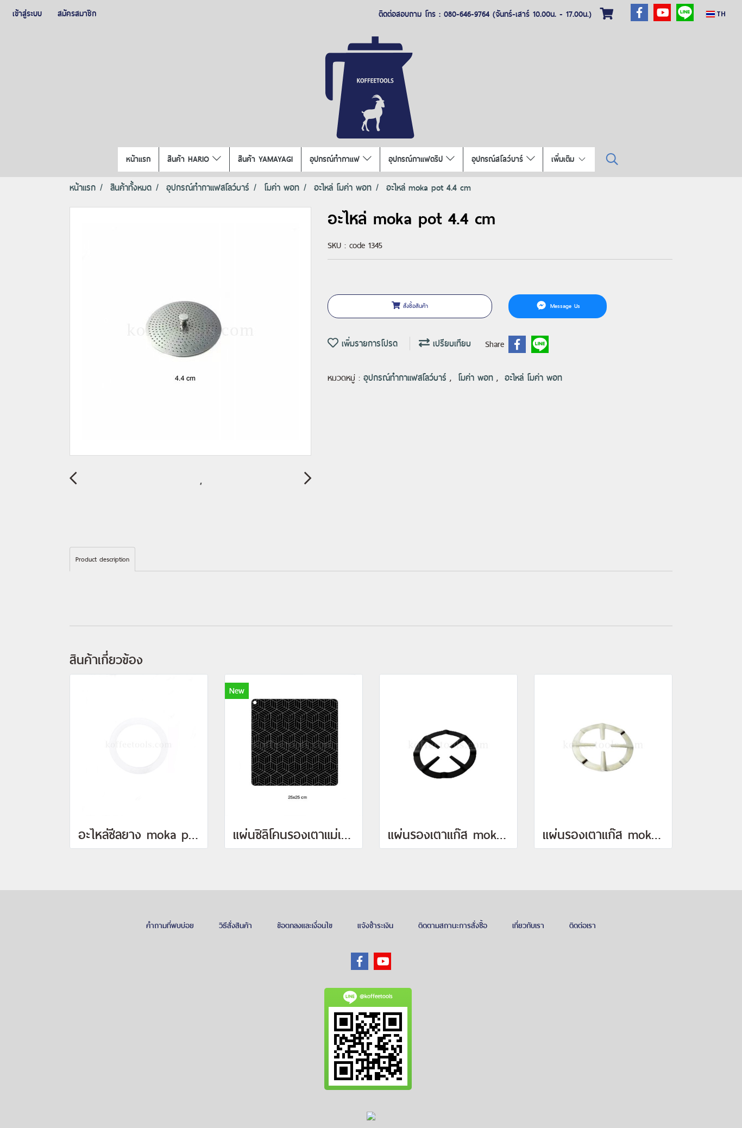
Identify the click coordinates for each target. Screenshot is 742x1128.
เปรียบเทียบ (450, 343)
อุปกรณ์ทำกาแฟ (336, 159)
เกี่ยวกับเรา (528, 925)
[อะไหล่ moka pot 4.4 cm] (190, 331)
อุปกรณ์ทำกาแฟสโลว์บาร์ (406, 378)
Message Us (564, 306)
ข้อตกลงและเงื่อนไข (304, 925)
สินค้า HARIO (189, 159)
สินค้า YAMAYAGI (265, 159)
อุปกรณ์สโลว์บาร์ (498, 159)
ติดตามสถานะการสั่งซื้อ (452, 925)
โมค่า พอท (477, 378)
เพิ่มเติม (564, 159)
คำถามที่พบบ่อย (170, 925)
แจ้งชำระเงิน (375, 925)
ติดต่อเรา (582, 925)
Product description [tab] (102, 559)
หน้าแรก (138, 159)
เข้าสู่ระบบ (27, 14)
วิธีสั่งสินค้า (235, 925)
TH (720, 13)
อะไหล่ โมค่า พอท (533, 378)
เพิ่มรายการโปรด (368, 343)
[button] (612, 159)
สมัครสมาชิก (77, 14)
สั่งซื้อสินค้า (414, 306)
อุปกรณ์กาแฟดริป (417, 159)
